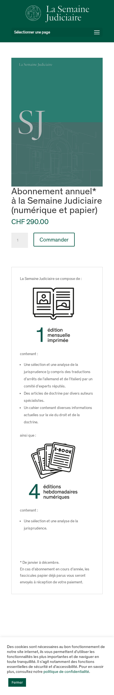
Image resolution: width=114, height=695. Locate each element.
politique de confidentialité (66, 671)
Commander (54, 239)
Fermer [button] (17, 682)
